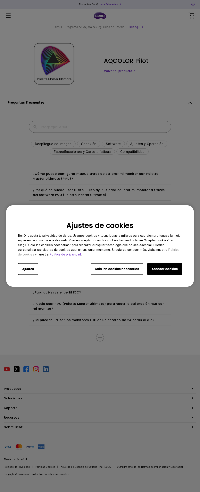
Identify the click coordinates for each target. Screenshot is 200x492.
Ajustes (28, 269)
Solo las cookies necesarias (117, 269)
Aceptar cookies (165, 269)
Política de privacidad (65, 254)
